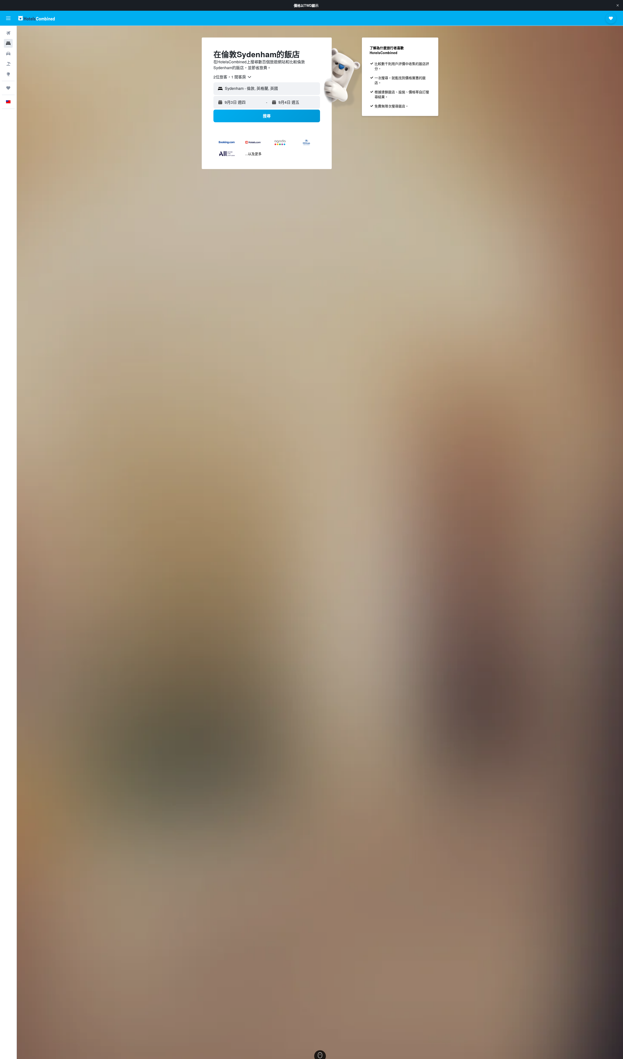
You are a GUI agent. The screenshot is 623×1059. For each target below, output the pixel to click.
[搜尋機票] (8, 33)
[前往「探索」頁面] (8, 74)
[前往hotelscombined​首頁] (36, 18)
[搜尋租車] (8, 53)
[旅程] (8, 88)
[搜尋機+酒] (8, 64)
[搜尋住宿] (8, 43)
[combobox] (232, 77)
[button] (617, 5)
